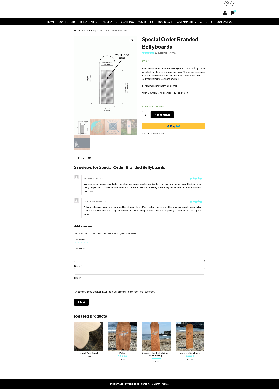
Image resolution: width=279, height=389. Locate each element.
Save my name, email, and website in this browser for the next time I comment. (116, 291)
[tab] (84, 158)
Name (78, 265)
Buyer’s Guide (67, 21)
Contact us (224, 21)
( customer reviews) (165, 52)
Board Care (165, 21)
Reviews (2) (84, 158)
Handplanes (109, 21)
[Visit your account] (225, 12)
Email (77, 277)
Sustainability (186, 21)
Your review (80, 248)
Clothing (127, 21)
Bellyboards (88, 21)
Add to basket (162, 114)
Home (51, 21)
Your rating (79, 239)
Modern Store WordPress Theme (128, 383)
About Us (206, 21)
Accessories (145, 21)
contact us (190, 75)
